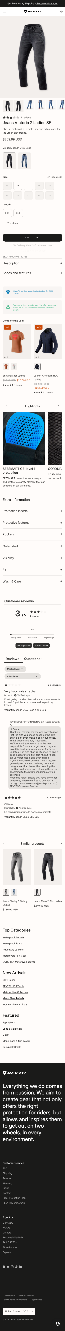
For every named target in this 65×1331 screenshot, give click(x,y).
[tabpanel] (32, 745)
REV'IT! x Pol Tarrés (13, 986)
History (6, 1227)
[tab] (33, 659)
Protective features (16, 522)
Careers (7, 1232)
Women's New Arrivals (15, 1004)
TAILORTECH (10, 1242)
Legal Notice (36, 1299)
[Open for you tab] (58, 1324)
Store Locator (10, 1247)
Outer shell (10, 546)
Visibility (8, 558)
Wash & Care (12, 581)
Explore (7, 1252)
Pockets (8, 534)
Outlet (6, 1034)
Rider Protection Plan (14, 1197)
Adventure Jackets (13, 949)
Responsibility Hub (13, 1237)
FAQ (5, 1168)
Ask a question (23, 645)
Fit (4, 569)
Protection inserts (15, 511)
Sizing (6, 1188)
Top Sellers (9, 1022)
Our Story (8, 1222)
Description (11, 263)
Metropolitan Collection (15, 992)
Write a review (41, 645)
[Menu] (4, 11)
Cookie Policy (9, 1295)
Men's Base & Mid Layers (16, 1040)
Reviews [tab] (14, 659)
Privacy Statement (26, 1295)
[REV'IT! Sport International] (32, 11)
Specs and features (17, 273)
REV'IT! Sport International (21, 1319)
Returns (7, 1178)
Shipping (7, 1173)
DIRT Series (9, 979)
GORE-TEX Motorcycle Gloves (19, 961)
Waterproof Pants (12, 943)
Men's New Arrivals (13, 998)
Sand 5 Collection (12, 1028)
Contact (7, 1193)
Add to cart (32, 237)
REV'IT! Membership (14, 1202)
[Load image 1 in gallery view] (32, 57)
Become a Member (47, 3)
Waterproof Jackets (13, 937)
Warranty (8, 1183)
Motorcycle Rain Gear (14, 955)
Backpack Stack (12, 1047)
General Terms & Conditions (15, 1299)
